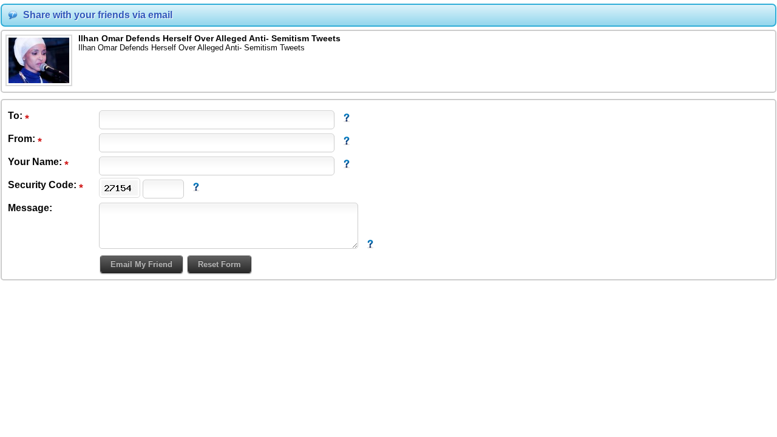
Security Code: (43, 185)
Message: (30, 208)
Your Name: (36, 162)
